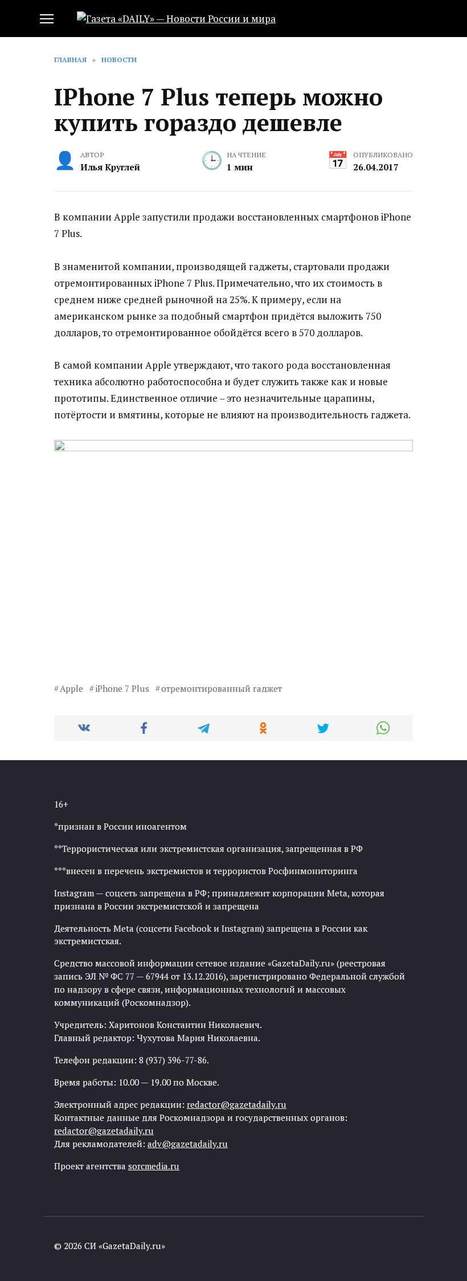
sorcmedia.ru (153, 1166)
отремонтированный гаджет (221, 688)
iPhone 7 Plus (122, 688)
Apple (71, 688)
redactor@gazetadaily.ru (236, 1104)
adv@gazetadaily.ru (188, 1143)
